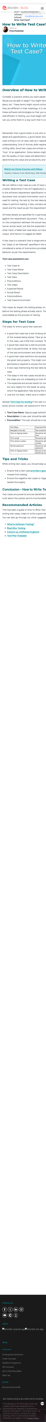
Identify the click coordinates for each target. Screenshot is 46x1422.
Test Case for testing (21, 402)
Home (16, 12)
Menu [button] (39, 8)
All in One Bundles (11, 1371)
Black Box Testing (16, 528)
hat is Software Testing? (21, 524)
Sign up (6, 1375)
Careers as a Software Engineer (23, 532)
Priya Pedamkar (16, 31)
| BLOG (23, 7)
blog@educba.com (34, 16)
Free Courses (9, 1358)
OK (42, 1404)
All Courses (8, 1367)
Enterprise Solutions (12, 1354)
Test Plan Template (17, 535)
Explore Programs (11, 1363)
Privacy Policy (33, 1418)
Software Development (30, 12)
